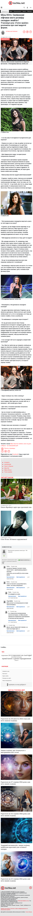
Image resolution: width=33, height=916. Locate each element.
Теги (3, 652)
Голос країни (8, 472)
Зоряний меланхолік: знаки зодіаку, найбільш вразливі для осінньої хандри (15, 847)
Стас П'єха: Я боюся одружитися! (14, 539)
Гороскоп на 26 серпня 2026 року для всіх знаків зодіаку (15, 815)
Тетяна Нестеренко (11, 31)
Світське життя (17, 11)
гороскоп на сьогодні (22, 655)
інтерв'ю (6, 462)
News (11, 11)
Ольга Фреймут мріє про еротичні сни (16, 507)
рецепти (16, 660)
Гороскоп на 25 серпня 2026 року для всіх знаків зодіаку (15, 880)
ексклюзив (7, 464)
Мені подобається (20, 577)
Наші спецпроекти (6, 680)
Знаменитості (5, 11)
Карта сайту (5, 676)
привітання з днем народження (16, 658)
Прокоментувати (10, 577)
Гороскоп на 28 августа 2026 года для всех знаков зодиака (15, 720)
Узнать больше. (29, 911)
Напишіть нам (5, 671)
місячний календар (16, 657)
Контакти (4, 673)
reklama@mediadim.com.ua (23, 900)
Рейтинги (29, 11)
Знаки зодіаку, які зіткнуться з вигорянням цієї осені (13, 751)
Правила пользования (5, 908)
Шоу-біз (6, 468)
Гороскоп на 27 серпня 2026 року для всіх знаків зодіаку (15, 783)
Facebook (15, 454)
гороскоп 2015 (6, 655)
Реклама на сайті (6, 678)
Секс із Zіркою (8, 466)
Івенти (24, 11)
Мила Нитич (8, 470)
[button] (27, 7)
